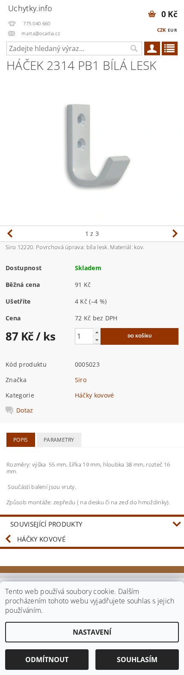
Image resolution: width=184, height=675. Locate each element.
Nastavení (92, 632)
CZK (161, 30)
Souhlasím (137, 659)
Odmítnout (46, 659)
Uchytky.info (30, 8)
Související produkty (46, 524)
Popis (20, 439)
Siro (80, 380)
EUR (172, 30)
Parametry (59, 439)
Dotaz (24, 410)
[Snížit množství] (97, 340)
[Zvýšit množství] (97, 332)
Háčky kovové (94, 395)
